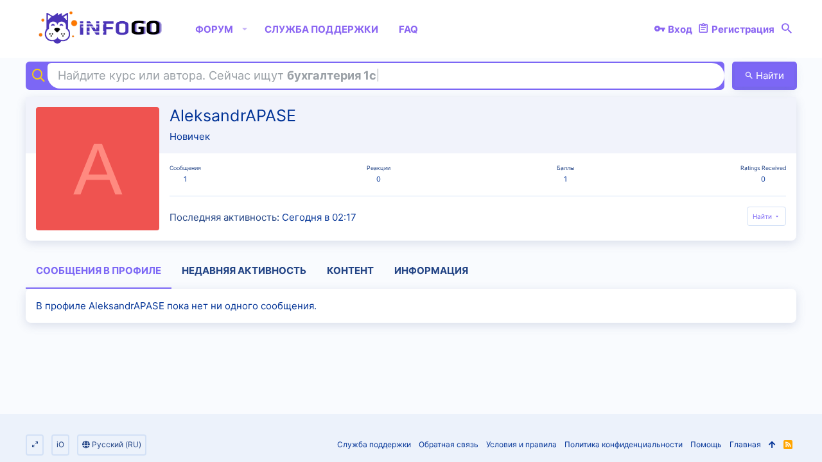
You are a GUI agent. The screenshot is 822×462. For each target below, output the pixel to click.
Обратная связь (448, 444)
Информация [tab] (431, 270)
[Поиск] (786, 28)
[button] (245, 29)
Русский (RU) (115, 444)
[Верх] (772, 445)
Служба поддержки (374, 444)
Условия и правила (521, 444)
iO (60, 444)
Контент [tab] (350, 270)
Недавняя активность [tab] (244, 270)
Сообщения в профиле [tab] (98, 270)
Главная (745, 444)
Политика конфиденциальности (623, 444)
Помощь (706, 444)
